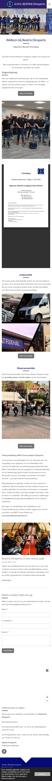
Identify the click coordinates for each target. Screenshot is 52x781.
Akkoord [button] (42, 774)
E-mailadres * (7, 621)
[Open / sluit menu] (49, 4)
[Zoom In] (47, 697)
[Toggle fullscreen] (47, 670)
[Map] (26, 685)
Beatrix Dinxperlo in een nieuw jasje (23, 558)
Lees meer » (7, 580)
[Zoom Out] (47, 701)
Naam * (5, 609)
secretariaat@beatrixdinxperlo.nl (14, 515)
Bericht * (5, 632)
